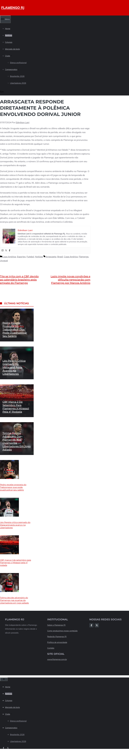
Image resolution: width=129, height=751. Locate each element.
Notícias (8, 35)
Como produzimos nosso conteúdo (62, 631)
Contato (50, 648)
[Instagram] (2, 250)
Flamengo (84, 256)
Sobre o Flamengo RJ (56, 625)
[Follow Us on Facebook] (91, 625)
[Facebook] (9, 250)
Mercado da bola (12, 49)
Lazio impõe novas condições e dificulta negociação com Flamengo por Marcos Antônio (70, 279)
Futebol (30, 256)
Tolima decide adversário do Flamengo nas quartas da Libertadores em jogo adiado (14, 600)
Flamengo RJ (12, 8)
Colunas (8, 42)
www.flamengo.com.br (57, 659)
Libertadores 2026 (18, 83)
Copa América (9, 256)
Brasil (60, 256)
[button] (2, 92)
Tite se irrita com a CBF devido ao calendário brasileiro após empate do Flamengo (19, 279)
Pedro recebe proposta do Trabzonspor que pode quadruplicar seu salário (15, 329)
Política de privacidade (57, 642)
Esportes (21, 256)
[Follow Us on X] (97, 625)
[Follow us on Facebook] (3, 748)
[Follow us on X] (8, 748)
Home (7, 28)
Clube (7, 56)
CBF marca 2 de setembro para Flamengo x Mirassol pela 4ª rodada (15, 563)
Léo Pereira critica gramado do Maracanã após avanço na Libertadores (14, 367)
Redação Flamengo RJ (57, 636)
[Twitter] (6, 250)
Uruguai (4, 260)
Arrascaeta (51, 256)
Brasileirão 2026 (17, 76)
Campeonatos (11, 69)
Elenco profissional (18, 62)
